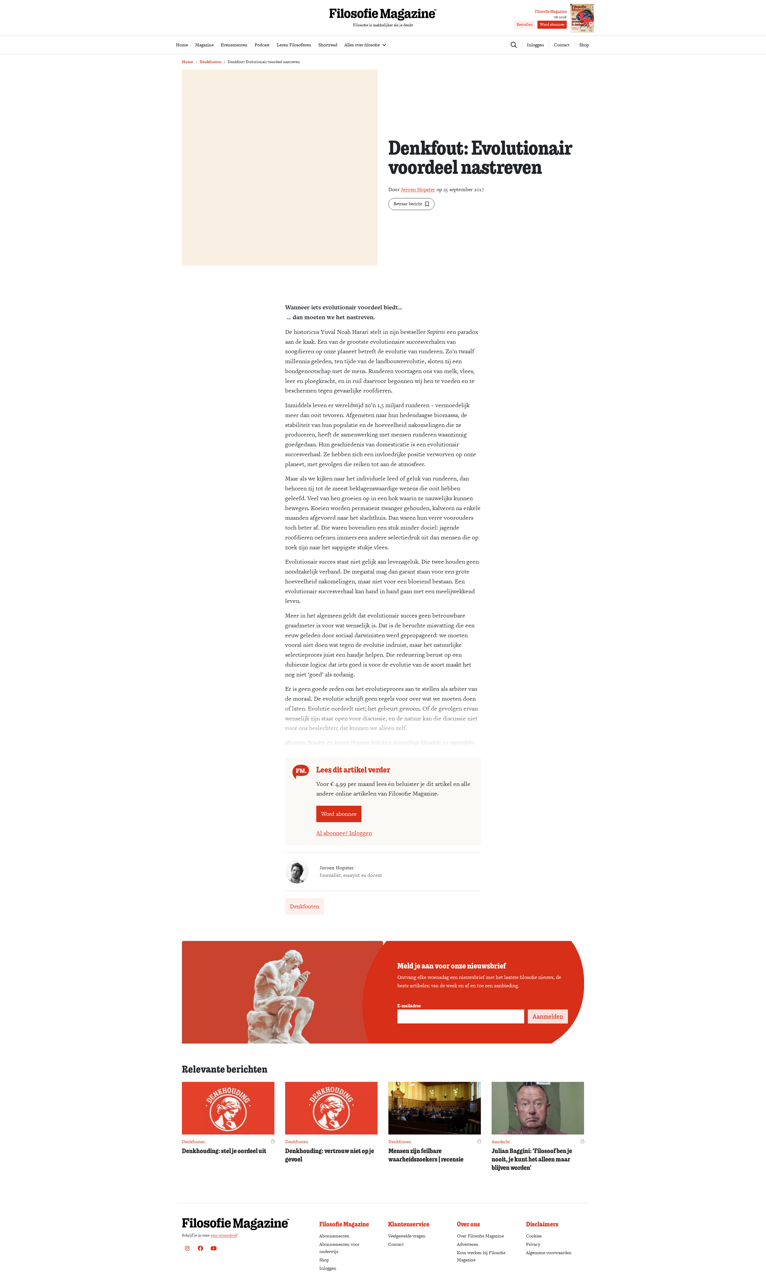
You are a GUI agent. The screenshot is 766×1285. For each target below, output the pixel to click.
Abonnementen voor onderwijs (339, 1247)
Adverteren (467, 1244)
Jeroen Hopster (418, 189)
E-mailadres (409, 1006)
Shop (584, 45)
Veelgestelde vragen (406, 1236)
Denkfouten (210, 62)
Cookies (534, 1236)
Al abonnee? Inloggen (344, 833)
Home (187, 62)
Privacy (533, 1244)
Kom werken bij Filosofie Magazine (481, 1256)
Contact (561, 45)
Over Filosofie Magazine (480, 1236)
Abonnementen (334, 1236)
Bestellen (525, 24)
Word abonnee (552, 24)
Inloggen (327, 1268)
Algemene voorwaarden (549, 1252)
